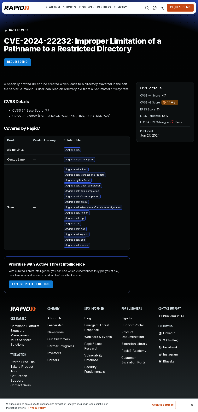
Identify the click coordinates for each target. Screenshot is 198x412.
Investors (54, 353)
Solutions (17, 344)
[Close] (192, 405)
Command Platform (24, 326)
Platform (53, 7)
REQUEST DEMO (17, 62)
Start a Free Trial (22, 362)
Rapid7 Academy (133, 351)
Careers (53, 360)
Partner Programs (60, 346)
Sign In (126, 318)
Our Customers (58, 339)
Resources (86, 7)
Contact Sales (20, 385)
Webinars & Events (98, 337)
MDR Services (20, 340)
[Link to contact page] (154, 7)
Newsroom (55, 332)
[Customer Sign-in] (162, 7)
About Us (54, 318)
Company (120, 7)
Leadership (55, 325)
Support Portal (132, 325)
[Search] (146, 7)
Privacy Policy (37, 407)
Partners (104, 7)
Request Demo (180, 7)
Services (69, 7)
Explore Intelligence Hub (31, 284)
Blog (87, 318)
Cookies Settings (162, 404)
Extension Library (134, 344)
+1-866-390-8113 (171, 316)
